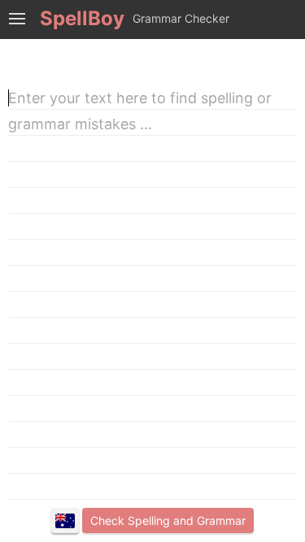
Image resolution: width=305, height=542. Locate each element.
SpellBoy (82, 18)
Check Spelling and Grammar (168, 520)
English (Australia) (65, 521)
